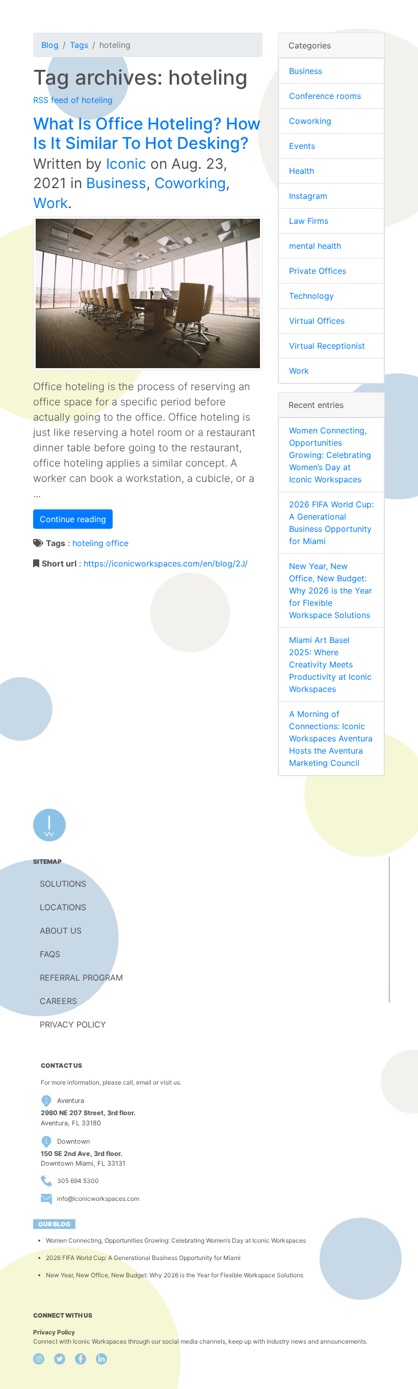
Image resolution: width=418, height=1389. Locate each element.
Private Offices (317, 271)
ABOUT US (61, 930)
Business (116, 183)
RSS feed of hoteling (73, 100)
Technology (311, 296)
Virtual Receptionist (327, 346)
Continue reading (73, 519)
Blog (50, 45)
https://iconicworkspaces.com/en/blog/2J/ (166, 563)
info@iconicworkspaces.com (98, 1198)
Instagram (308, 196)
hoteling (87, 543)
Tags (79, 45)
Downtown (73, 1141)
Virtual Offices (317, 321)
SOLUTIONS (63, 884)
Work (50, 203)
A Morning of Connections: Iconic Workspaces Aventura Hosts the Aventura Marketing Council (331, 738)
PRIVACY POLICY (73, 1024)
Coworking (190, 183)
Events (302, 146)
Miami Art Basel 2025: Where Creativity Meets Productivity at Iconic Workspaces (330, 664)
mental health (315, 246)
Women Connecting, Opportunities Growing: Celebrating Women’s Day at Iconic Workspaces (330, 454)
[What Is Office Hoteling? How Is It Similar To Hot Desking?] (148, 293)
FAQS (50, 954)
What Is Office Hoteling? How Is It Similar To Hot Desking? (146, 133)
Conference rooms (325, 96)
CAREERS (58, 1001)
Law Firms (308, 221)
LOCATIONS (63, 907)
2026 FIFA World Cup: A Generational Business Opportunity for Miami (143, 1258)
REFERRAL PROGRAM (81, 977)
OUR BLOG (54, 1224)
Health (301, 171)
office (117, 543)
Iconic (126, 163)
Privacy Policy (54, 1332)
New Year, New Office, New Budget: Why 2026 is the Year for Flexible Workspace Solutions (330, 590)
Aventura (70, 1100)
